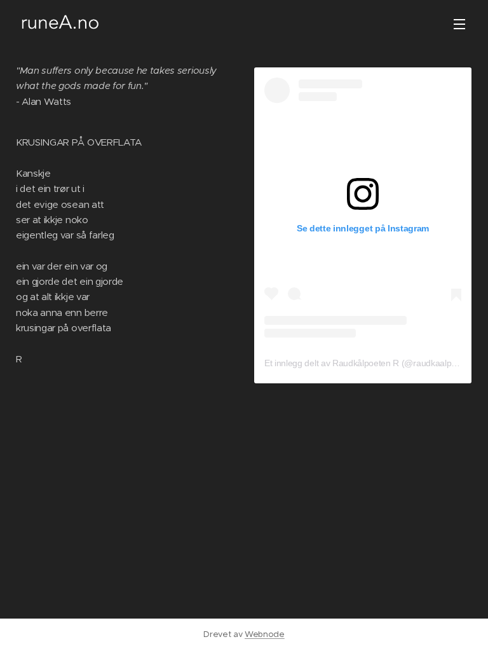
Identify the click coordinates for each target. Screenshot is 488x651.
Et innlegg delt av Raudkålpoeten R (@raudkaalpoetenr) (371, 363)
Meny (459, 23)
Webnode (265, 634)
